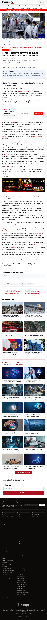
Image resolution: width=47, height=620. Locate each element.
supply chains (37, 233)
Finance (27, 5)
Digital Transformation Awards (7, 574)
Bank (13, 247)
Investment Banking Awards (7, 589)
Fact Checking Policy (21, 586)
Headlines (35, 8)
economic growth (14, 67)
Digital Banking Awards (6, 595)
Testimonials (34, 522)
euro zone (12, 122)
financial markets (22, 67)
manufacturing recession (37, 136)
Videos (17, 8)
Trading (12, 8)
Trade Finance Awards (21, 566)
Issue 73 (18, 537)
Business (21, 5)
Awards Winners (35, 518)
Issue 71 (18, 541)
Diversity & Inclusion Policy (22, 584)
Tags (36, 613)
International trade (31, 67)
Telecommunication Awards (22, 562)
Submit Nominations (35, 520)
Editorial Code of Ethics (21, 582)
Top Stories (8, 5)
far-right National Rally (13, 141)
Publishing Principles (21, 576)
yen (6, 171)
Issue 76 (18, 531)
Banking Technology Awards (7, 560)
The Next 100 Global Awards (22, 568)
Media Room (34, 524)
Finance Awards (5, 597)
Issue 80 (18, 524)
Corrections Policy (20, 580)
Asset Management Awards (7, 551)
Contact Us (4, 520)
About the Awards (35, 514)
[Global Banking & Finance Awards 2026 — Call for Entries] (23, 185)
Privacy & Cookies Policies (7, 524)
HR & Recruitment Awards (22, 564)
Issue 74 (18, 535)
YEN (7, 167)
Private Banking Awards (21, 590)
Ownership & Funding (21, 578)
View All (18, 545)
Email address (27, 502)
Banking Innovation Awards (7, 593)
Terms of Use (4, 526)
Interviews (15, 5)
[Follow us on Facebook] (23, 616)
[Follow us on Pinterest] (19, 616)
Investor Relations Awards (22, 551)
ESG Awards (4, 582)
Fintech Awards (5, 576)
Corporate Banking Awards (7, 572)
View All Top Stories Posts (23, 472)
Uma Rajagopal (12, 58)
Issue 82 (18, 520)
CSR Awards (4, 566)
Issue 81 (18, 522)
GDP (8, 67)
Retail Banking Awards (21, 594)
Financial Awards (20, 588)
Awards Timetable (35, 516)
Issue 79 (18, 526)
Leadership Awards (20, 553)
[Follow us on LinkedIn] (25, 616)
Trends (40, 8)
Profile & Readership (6, 518)
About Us (3, 514)
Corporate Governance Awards (8, 570)
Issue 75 (18, 533)
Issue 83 (18, 518)
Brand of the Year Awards (7, 553)
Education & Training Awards (7, 578)
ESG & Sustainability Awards (7, 580)
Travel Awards (19, 572)
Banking (32, 5)
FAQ (33, 526)
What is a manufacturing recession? (13, 276)
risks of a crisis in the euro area (26, 143)
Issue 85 (18, 514)
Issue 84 (18, 516)
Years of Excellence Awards (22, 574)
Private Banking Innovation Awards (23, 592)
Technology (38, 5)
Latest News (4, 522)
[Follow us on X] (28, 616)
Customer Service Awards (7, 564)
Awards (22, 8)
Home (3, 47)
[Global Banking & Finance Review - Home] (12, 2)
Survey (4, 67)
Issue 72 (18, 539)
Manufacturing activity (24, 91)
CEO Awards (4, 562)
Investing (7, 8)
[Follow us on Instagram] (21, 616)
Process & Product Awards (22, 560)
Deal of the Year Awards (6, 568)
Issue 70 (18, 543)
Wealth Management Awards (22, 570)
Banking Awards (5, 591)
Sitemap (32, 613)
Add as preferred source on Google (12, 62)
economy (4, 136)
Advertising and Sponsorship (7, 516)
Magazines (28, 8)
